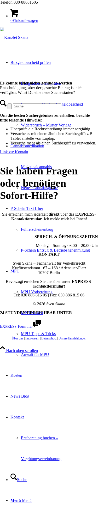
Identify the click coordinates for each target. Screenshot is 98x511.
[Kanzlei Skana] (14, 37)
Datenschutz (49, 338)
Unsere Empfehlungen (72, 338)
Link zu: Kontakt (14, 152)
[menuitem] (59, 125)
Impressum (32, 338)
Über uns (17, 338)
